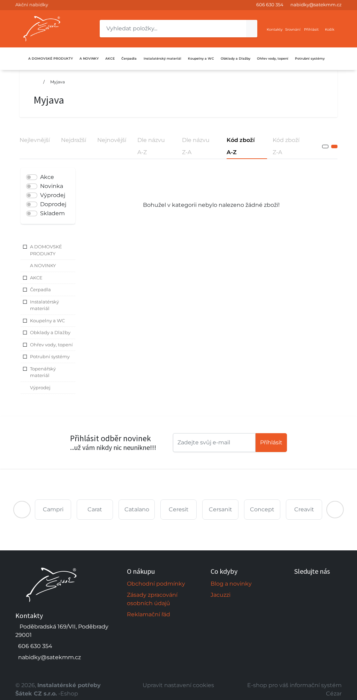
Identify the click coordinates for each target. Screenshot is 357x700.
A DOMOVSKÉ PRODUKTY (50, 58)
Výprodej (52, 195)
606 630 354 (269, 4)
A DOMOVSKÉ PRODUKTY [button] (46, 250)
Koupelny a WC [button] (47, 320)
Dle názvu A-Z (151, 146)
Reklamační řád (148, 614)
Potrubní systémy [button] (50, 356)
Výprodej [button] (40, 387)
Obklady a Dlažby (235, 58)
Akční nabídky (31, 4)
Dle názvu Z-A (196, 146)
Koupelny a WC (201, 58)
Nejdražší (73, 140)
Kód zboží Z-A (286, 146)
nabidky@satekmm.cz (316, 4)
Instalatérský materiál (162, 58)
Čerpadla (129, 58)
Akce (47, 177)
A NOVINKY (89, 58)
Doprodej (53, 204)
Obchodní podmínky (156, 583)
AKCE (110, 58)
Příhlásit (271, 442)
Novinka (51, 186)
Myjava (57, 81)
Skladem (52, 213)
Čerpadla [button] (40, 289)
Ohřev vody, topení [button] (51, 344)
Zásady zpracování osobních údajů (152, 599)
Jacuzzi (220, 595)
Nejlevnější (35, 140)
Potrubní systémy (310, 58)
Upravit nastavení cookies (178, 685)
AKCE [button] (36, 277)
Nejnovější (111, 140)
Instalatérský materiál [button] (44, 305)
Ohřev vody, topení (272, 58)
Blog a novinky (231, 583)
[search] (251, 28)
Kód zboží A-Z (241, 146)
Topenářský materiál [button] (43, 372)
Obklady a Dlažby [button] (50, 332)
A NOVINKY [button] (43, 265)
